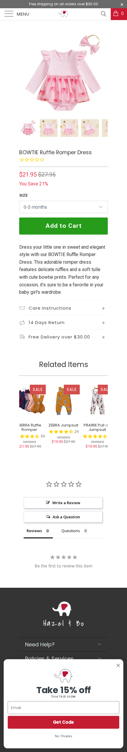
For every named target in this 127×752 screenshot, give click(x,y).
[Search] (103, 14)
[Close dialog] (118, 665)
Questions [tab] (70, 530)
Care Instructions (50, 308)
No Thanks (63, 736)
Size (23, 195)
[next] (102, 73)
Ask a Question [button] (66, 516)
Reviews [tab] (34, 530)
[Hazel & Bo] (63, 14)
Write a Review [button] (66, 502)
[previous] (25, 73)
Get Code (63, 722)
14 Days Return (47, 322)
